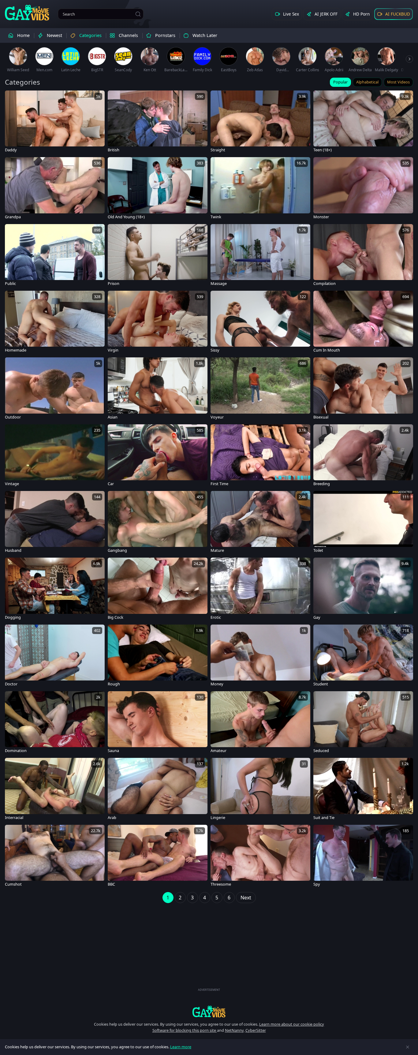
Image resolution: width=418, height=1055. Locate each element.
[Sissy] (260, 322)
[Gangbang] (157, 523)
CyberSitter (255, 1030)
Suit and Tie (323, 817)
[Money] (260, 656)
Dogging (13, 617)
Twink (216, 217)
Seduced (321, 750)
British (113, 150)
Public (10, 283)
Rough (114, 684)
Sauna (113, 750)
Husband (13, 550)
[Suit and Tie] (363, 789)
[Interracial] (55, 789)
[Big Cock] (157, 589)
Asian (113, 417)
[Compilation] (363, 256)
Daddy (11, 150)
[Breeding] (363, 456)
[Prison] (157, 256)
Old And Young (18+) (126, 217)
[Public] (55, 256)
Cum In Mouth (326, 350)
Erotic (216, 617)
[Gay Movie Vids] (27, 12)
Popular (340, 82)
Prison (113, 283)
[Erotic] (260, 589)
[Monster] (363, 189)
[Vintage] (55, 456)
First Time (219, 483)
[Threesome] (260, 856)
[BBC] (157, 856)
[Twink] (260, 189)
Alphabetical (367, 82)
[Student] (363, 656)
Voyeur (217, 417)
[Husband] (55, 523)
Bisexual (320, 417)
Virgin (113, 350)
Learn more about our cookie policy (291, 1024)
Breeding (321, 483)
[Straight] (260, 122)
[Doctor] (55, 656)
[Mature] (260, 523)
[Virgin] (157, 322)
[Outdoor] (55, 389)
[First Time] (260, 456)
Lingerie (218, 817)
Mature (217, 550)
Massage (219, 283)
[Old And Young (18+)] (157, 189)
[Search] (138, 14)
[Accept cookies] (407, 1047)
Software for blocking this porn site (184, 1030)
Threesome (221, 884)
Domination (16, 750)
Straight (218, 150)
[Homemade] (55, 322)
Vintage (12, 483)
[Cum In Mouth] (363, 322)
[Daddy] (55, 122)
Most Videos (398, 82)
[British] (157, 122)
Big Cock (115, 617)
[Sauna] (157, 723)
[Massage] (260, 256)
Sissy (215, 350)
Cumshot (13, 884)
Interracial (14, 817)
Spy (316, 884)
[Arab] (157, 789)
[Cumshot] (55, 856)
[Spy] (363, 856)
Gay (316, 617)
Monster (321, 217)
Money (217, 684)
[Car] (157, 456)
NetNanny (234, 1030)
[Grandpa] (55, 189)
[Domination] (55, 723)
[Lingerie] (260, 789)
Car (111, 483)
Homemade (15, 350)
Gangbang (117, 550)
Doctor (11, 684)
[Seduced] (363, 723)
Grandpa (13, 217)
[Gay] (363, 589)
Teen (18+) (322, 150)
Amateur (218, 750)
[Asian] (157, 389)
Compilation (324, 283)
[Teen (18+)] (363, 122)
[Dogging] (55, 589)
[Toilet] (363, 523)
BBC (111, 884)
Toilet (318, 550)
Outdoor (13, 417)
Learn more (180, 1046)
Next (246, 897)
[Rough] (157, 656)
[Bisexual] (363, 389)
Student (320, 684)
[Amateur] (260, 723)
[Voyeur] (260, 389)
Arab (112, 817)
